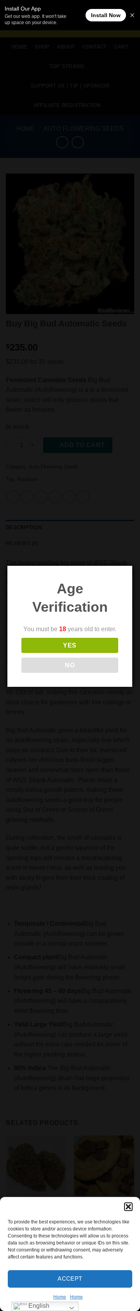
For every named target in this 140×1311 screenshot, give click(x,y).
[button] (128, 1207)
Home (59, 1297)
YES (69, 645)
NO (70, 665)
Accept (70, 1278)
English (38, 1305)
